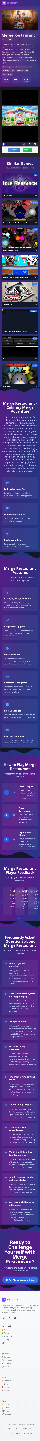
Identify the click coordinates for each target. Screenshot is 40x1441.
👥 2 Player (6, 1384)
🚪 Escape (6, 1390)
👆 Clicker (5, 1404)
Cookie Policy (27, 1433)
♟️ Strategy (6, 1363)
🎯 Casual (5, 1366)
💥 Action (5, 1330)
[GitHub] (9, 1318)
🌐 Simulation (7, 1360)
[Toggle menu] (36, 3)
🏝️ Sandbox (6, 1357)
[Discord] (15, 1318)
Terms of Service (14, 1433)
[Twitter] (4, 1318)
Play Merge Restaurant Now (22, 1280)
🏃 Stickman (6, 1381)
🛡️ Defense (6, 1408)
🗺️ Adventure (7, 1336)
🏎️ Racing (5, 1339)
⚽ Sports (5, 1354)
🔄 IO (4, 1343)
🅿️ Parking (6, 1401)
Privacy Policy (28, 1428)
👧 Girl (4, 1377)
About (9, 1428)
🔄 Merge (5, 1411)
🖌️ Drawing (6, 1414)
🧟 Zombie (6, 1387)
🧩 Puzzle (5, 1333)
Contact (17, 1428)
